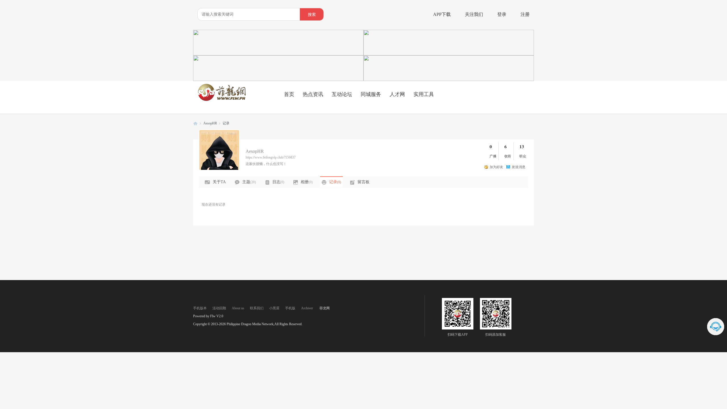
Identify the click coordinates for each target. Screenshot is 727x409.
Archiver (307, 308)
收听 (507, 156)
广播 (493, 156)
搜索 (312, 14)
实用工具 (423, 94)
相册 (307, 182)
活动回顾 (219, 308)
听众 (522, 156)
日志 (278, 182)
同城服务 (371, 94)
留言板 (363, 182)
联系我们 (257, 308)
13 (521, 146)
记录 (226, 123)
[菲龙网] (221, 100)
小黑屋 (274, 308)
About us (238, 308)
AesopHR (210, 123)
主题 (249, 182)
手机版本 (200, 308)
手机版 (290, 308)
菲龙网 (195, 123)
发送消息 (518, 167)
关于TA (219, 182)
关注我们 (474, 14)
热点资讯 (313, 94)
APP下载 (442, 14)
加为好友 (496, 167)
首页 (289, 94)
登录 (501, 14)
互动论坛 (342, 94)
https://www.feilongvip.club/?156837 (271, 157)
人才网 (397, 94)
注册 (525, 14)
